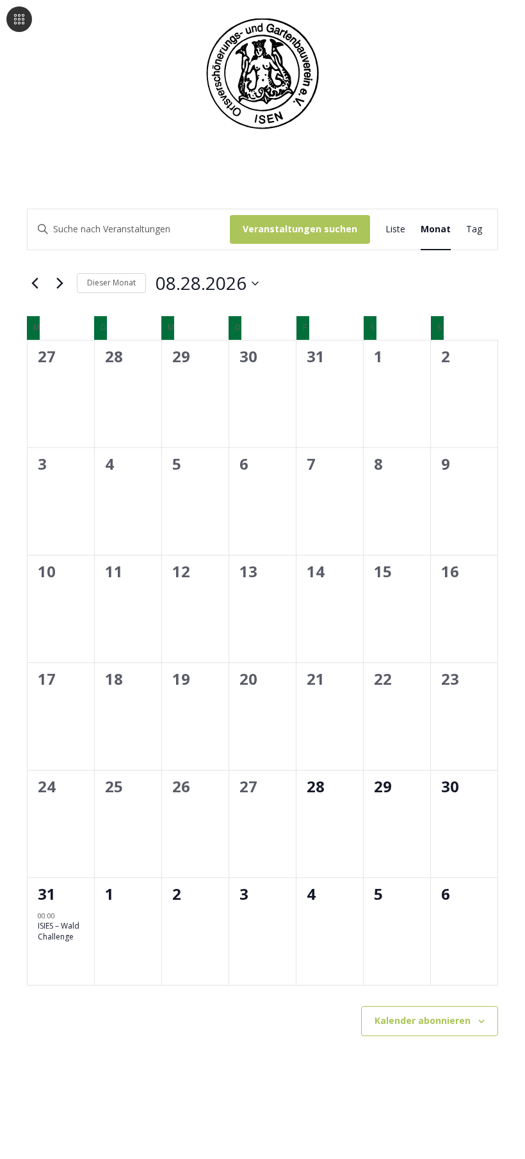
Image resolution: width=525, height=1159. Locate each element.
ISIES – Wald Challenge (58, 931)
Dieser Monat (111, 282)
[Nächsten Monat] (59, 283)
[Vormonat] (34, 283)
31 (47, 893)
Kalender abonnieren (423, 1020)
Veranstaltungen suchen (300, 229)
